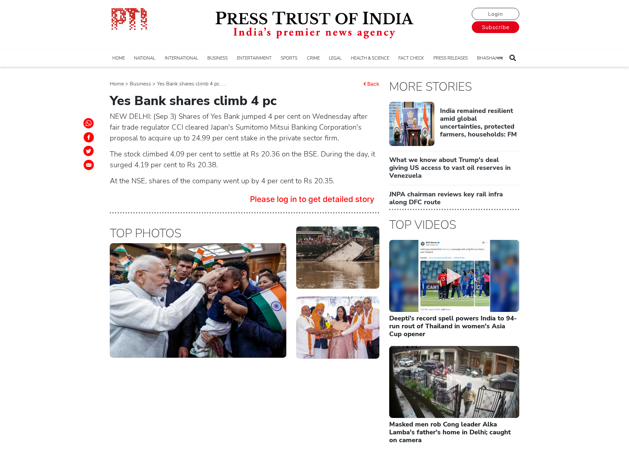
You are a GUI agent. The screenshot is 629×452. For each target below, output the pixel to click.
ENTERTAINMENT (254, 58)
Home (117, 83)
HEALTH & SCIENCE (370, 58)
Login (495, 14)
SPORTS (289, 58)
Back (373, 84)
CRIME (313, 58)
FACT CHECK (411, 58)
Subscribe (495, 27)
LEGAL (335, 58)
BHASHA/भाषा (490, 58)
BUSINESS (217, 58)
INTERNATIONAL (181, 58)
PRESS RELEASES (450, 58)
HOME (118, 58)
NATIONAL (144, 58)
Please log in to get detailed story (312, 199)
